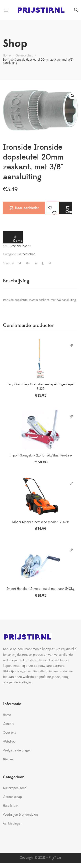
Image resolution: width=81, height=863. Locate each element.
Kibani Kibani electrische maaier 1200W (40, 522)
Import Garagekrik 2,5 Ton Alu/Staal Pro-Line (40, 455)
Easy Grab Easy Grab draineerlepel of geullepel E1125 (40, 386)
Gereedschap (26, 254)
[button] (72, 95)
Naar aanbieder (27, 208)
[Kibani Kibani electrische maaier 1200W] (40, 496)
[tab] (40, 281)
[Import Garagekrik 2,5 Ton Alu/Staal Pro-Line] (40, 429)
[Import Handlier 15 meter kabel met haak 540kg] (40, 563)
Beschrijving (16, 281)
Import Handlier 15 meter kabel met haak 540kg (41, 589)
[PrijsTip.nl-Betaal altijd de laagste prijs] (41, 10)
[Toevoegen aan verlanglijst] (53, 208)
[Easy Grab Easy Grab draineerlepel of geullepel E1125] (40, 358)
